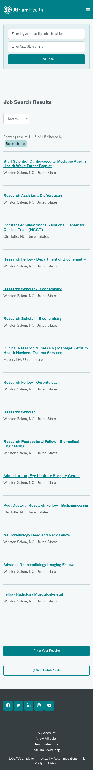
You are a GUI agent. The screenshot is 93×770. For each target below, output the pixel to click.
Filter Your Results (46, 650)
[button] (8, 706)
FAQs (52, 763)
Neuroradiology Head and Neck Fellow (36, 535)
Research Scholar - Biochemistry (32, 289)
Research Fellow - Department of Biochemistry (44, 259)
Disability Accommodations (58, 758)
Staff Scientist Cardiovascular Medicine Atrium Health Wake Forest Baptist (44, 164)
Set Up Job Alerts (48, 670)
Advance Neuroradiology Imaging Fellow (38, 565)
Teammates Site (46, 744)
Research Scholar (19, 412)
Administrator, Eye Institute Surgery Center (41, 476)
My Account (47, 733)
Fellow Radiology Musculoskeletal (33, 595)
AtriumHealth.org (47, 750)
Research (13, 143)
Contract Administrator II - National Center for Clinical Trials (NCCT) (44, 228)
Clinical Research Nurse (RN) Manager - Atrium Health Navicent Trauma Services (45, 351)
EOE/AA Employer (22, 758)
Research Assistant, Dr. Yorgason (32, 196)
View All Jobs (46, 738)
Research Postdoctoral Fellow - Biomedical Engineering (41, 444)
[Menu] (88, 10)
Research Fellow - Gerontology (30, 383)
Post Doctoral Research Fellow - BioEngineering (45, 506)
